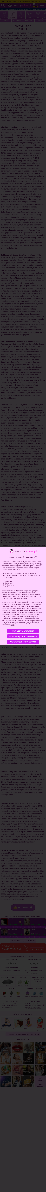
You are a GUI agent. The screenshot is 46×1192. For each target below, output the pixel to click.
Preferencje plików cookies (23, 642)
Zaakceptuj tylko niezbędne (23, 636)
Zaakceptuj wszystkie (23, 631)
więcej (13, 625)
